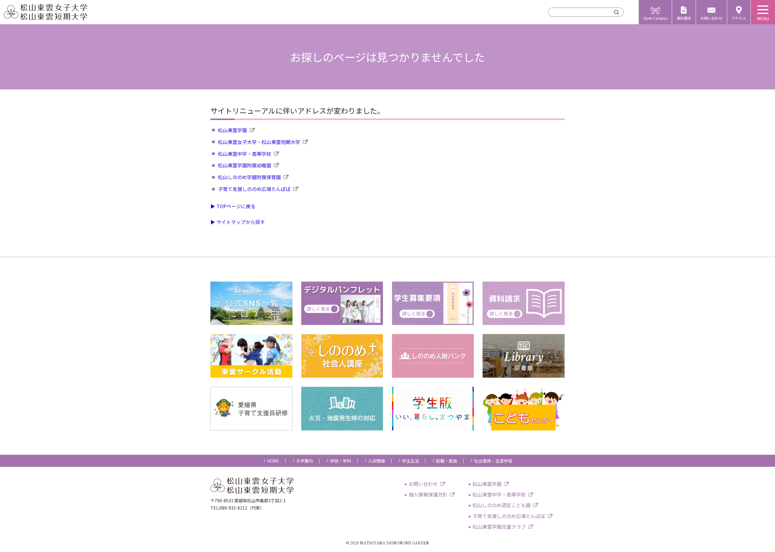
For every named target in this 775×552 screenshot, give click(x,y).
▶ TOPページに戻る (233, 206)
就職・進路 (446, 461)
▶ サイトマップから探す (237, 222)
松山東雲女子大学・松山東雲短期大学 (259, 142)
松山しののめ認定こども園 (502, 505)
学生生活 (410, 461)
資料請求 (684, 18)
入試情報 (376, 461)
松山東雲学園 (232, 130)
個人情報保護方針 (428, 494)
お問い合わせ (711, 18)
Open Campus (655, 18)
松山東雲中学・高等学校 (244, 153)
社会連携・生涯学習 (493, 461)
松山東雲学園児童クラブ (499, 526)
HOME (273, 461)
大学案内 (304, 461)
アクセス (739, 18)
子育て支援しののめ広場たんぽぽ (254, 188)
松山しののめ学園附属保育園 (249, 177)
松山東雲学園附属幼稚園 (244, 165)
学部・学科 (340, 461)
